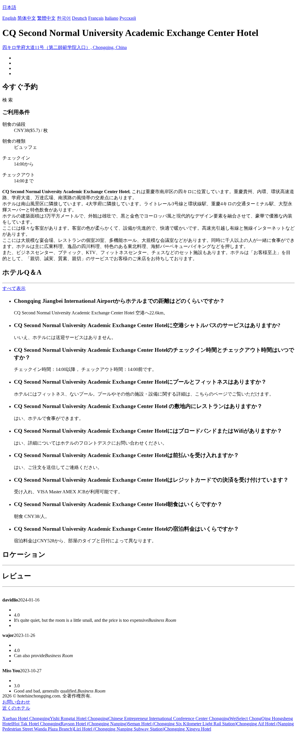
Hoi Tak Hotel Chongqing (36, 723)
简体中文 (26, 18)
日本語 (9, 7)
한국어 (64, 18)
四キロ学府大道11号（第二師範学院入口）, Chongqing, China (64, 47)
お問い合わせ (16, 701)
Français (96, 18)
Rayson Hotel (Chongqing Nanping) (94, 723)
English (9, 18)
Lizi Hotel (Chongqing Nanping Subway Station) (119, 728)
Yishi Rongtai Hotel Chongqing (79, 718)
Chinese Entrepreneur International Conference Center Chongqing (168, 718)
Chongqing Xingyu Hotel (187, 728)
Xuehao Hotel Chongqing (26, 718)
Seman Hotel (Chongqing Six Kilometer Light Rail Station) (182, 723)
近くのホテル (16, 708)
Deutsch (79, 18)
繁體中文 (46, 18)
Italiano (111, 18)
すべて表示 (14, 288)
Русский (127, 18)
